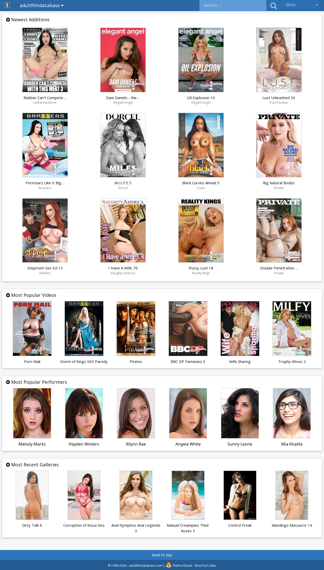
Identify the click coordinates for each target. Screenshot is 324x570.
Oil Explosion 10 (201, 97)
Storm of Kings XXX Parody (84, 361)
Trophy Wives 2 (292, 361)
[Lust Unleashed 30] (279, 89)
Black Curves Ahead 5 (200, 182)
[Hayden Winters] (84, 435)
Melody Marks (32, 444)
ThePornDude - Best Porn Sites (194, 565)
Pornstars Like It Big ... (45, 182)
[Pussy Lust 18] (201, 259)
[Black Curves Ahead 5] (201, 174)
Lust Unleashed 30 (278, 97)
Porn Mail (32, 361)
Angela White (188, 444)
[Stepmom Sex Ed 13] (45, 259)
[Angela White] (188, 435)
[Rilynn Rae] (136, 435)
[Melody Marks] (32, 435)
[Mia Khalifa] (292, 435)
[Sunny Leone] (240, 435)
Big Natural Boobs (279, 182)
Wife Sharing (240, 361)
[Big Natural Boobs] (279, 174)
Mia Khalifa (291, 444)
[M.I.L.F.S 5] (123, 174)
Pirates (136, 361)
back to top (162, 554)
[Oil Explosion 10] (201, 89)
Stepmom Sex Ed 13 (45, 267)
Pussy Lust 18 (201, 267)
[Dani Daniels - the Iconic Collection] (123, 89)
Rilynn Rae (136, 444)
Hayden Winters (84, 444)
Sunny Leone (240, 444)
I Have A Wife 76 (123, 267)
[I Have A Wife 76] (123, 259)
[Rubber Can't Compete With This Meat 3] (45, 89)
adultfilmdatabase (40, 5)
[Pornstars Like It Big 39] (45, 174)
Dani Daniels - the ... (123, 97)
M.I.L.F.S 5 (122, 182)
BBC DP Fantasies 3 (188, 361)
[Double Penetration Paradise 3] (279, 259)
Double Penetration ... (279, 267)
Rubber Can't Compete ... (45, 97)
